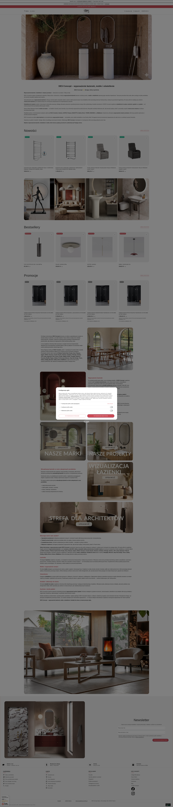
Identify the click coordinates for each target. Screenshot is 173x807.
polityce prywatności (75, 395)
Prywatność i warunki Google (64, 397)
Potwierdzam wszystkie (101, 415)
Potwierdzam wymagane (72, 415)
